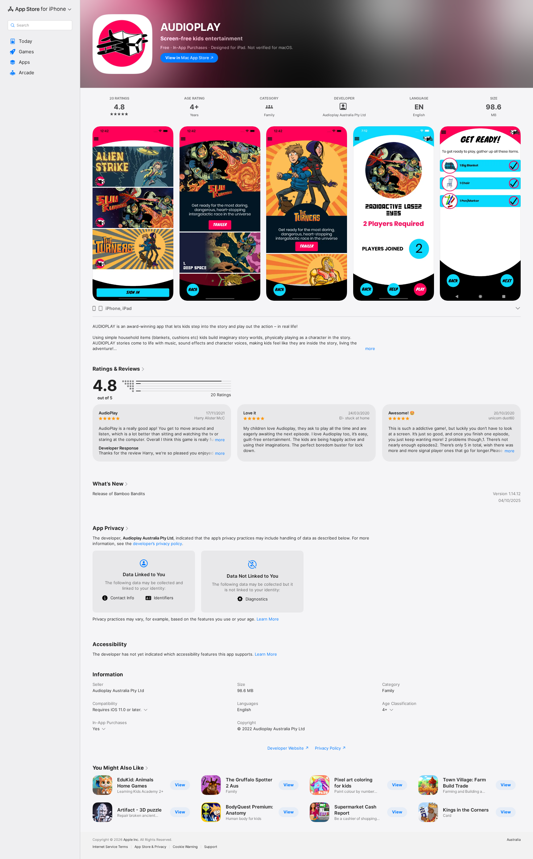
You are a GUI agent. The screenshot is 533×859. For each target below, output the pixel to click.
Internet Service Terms (110, 847)
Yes (96, 728)
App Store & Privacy (150, 847)
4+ (384, 709)
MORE (220, 439)
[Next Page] (527, 213)
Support (210, 847)
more (370, 348)
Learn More (268, 619)
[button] (40, 41)
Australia (514, 839)
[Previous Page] (86, 213)
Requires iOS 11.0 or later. (117, 709)
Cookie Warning (185, 847)
